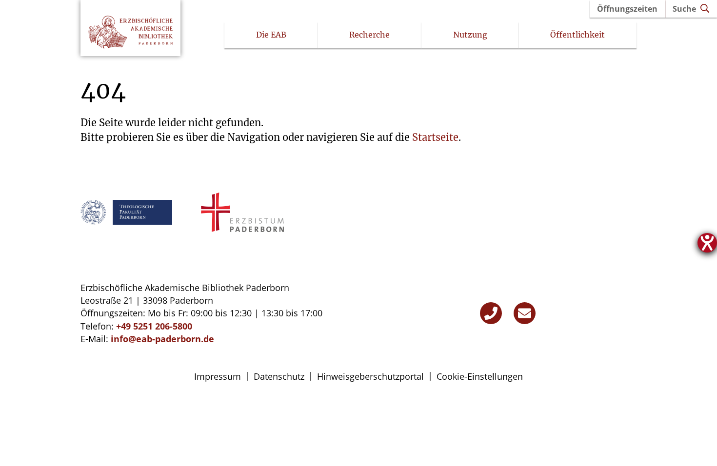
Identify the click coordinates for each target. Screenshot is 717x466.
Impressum (217, 376)
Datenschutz (279, 376)
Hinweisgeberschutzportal (370, 376)
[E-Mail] (525, 313)
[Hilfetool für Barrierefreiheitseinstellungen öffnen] (707, 242)
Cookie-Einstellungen (480, 376)
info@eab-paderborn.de (162, 339)
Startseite (435, 137)
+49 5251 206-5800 (154, 326)
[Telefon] (491, 313)
